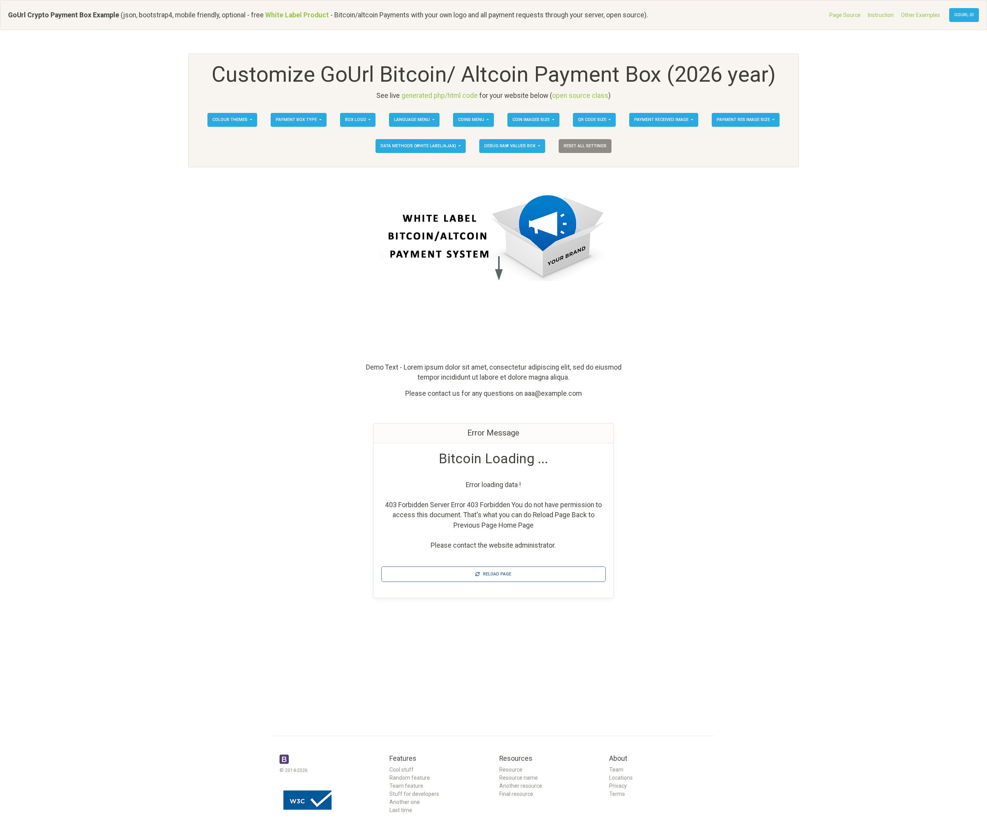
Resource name (518, 778)
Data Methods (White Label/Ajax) (419, 145)
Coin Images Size (531, 119)
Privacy (618, 786)
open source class (580, 95)
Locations (621, 778)
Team (616, 770)
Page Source (845, 15)
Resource (510, 770)
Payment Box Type (297, 119)
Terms (617, 794)
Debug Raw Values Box (510, 145)
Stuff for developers (414, 794)
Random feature (409, 778)
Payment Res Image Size (744, 119)
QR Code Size (593, 119)
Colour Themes (230, 119)
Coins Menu (471, 119)
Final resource (516, 794)
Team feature (406, 786)
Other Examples (920, 15)
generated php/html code (439, 95)
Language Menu (412, 119)
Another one (404, 802)
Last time (400, 810)
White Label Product (297, 15)
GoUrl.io (964, 14)
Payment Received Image (662, 119)
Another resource (520, 786)
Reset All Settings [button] (585, 145)
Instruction (881, 15)
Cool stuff (401, 770)
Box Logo (356, 119)
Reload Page (495, 574)
